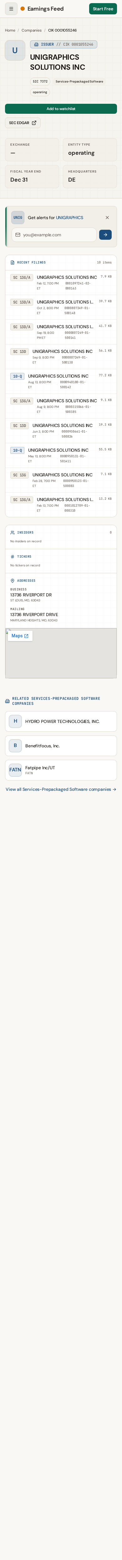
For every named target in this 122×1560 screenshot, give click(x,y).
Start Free (103, 9)
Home (10, 30)
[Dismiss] (107, 217)
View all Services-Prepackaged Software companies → (61, 789)
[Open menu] (11, 9)
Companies (32, 30)
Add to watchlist (61, 108)
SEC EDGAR (19, 122)
